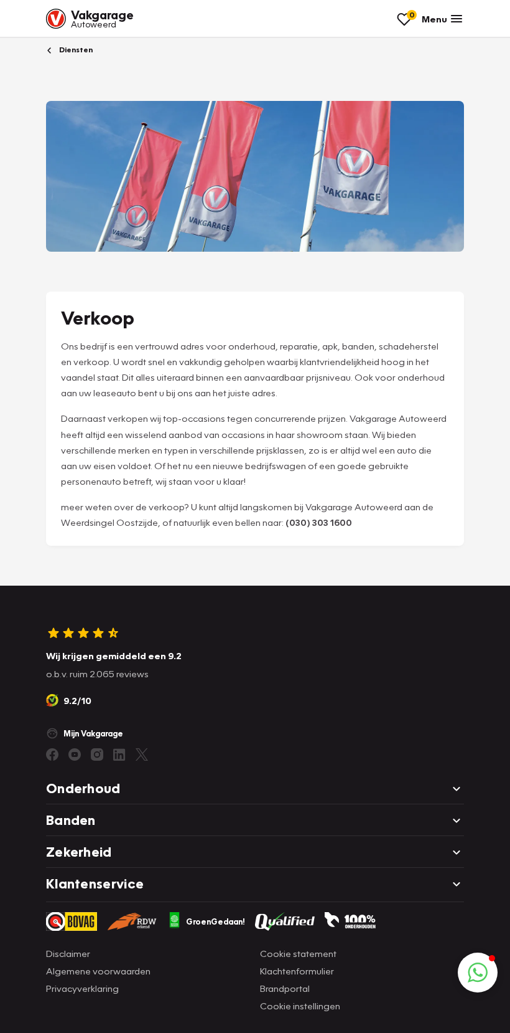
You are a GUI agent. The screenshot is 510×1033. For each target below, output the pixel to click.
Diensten (75, 49)
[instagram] (97, 754)
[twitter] (142, 754)
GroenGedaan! (215, 921)
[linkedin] (119, 754)
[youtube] (74, 754)
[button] (478, 973)
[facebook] (52, 754)
